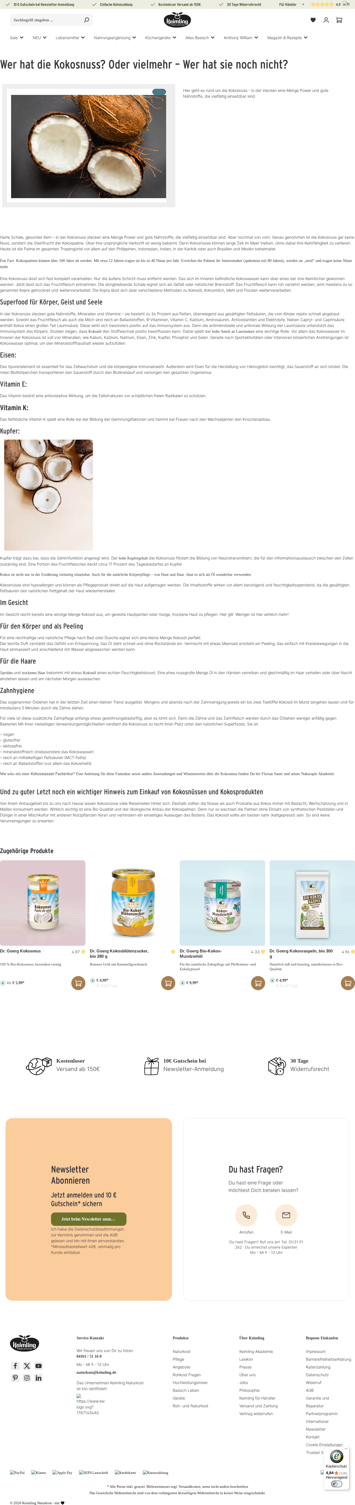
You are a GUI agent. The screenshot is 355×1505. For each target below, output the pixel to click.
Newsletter (316, 1429)
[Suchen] (86, 20)
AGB (310, 1390)
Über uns (247, 1374)
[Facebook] (15, 1366)
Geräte (179, 1398)
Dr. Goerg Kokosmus (20, 951)
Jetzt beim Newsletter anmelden (91, 1219)
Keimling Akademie (256, 1351)
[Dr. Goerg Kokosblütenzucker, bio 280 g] (132, 903)
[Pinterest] (15, 1378)
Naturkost (182, 1351)
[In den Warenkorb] (168, 983)
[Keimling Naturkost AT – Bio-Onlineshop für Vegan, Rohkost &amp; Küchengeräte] (177, 20)
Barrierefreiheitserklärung (328, 1359)
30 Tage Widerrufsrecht (244, 4)
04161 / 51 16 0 (89, 1356)
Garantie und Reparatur (317, 1402)
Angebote (181, 1367)
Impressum (316, 1351)
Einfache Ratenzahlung (116, 4)
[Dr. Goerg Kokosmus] (42, 903)
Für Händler (287, 4)
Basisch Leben (186, 1390)
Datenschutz (317, 1374)
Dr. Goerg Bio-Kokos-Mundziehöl (201, 954)
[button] (302, 4)
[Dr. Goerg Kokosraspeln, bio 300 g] (312, 903)
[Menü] (346, 1450)
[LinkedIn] (38, 1378)
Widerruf (313, 1382)
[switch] (336, 1484)
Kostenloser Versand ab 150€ (179, 4)
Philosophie (249, 1390)
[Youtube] (38, 1366)
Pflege (178, 1359)
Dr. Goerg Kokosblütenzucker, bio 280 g (119, 954)
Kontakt (313, 1437)
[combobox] (45, 20)
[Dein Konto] (326, 20)
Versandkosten (190, 1486)
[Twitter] (27, 1366)
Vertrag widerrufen (256, 1413)
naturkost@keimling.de (96, 1372)
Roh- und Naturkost (190, 1405)
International (317, 1421)
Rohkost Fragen (187, 1374)
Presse (245, 1367)
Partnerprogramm (322, 1413)
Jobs (243, 1382)
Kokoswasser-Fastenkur (52, 773)
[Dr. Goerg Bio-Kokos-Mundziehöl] (222, 903)
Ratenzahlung (318, 1367)
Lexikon (246, 1359)
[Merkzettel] (313, 20)
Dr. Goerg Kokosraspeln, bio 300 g (301, 954)
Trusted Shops (319, 1452)
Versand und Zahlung (258, 1405)
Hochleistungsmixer (190, 1382)
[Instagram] (27, 1378)
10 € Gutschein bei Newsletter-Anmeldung (44, 4)
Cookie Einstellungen (324, 1444)
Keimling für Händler (257, 1398)
